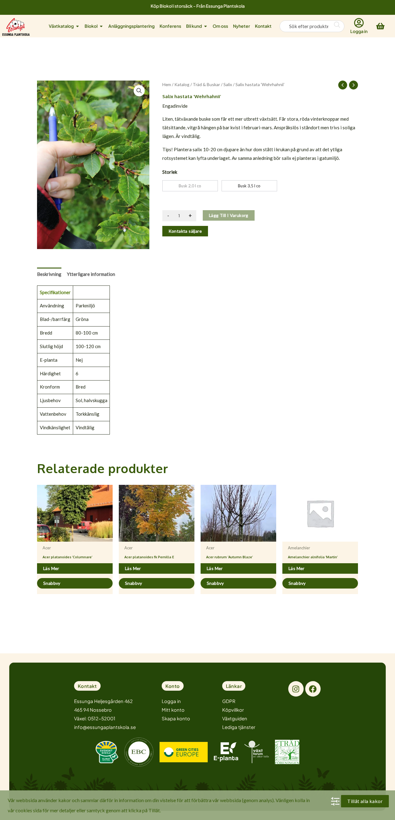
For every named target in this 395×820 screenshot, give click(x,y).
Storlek (169, 172)
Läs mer (51, 568)
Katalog (181, 84)
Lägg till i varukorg (228, 215)
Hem (166, 84)
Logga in (359, 31)
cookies (23, 810)
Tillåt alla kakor (365, 801)
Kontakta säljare (185, 231)
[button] (139, 90)
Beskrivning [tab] (49, 274)
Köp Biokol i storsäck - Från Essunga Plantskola (198, 6)
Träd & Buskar (206, 84)
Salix (227, 84)
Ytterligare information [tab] (91, 274)
